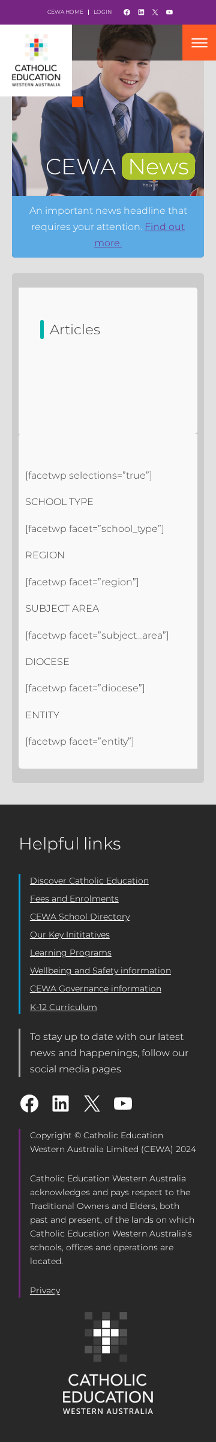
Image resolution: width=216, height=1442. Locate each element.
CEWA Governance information (95, 988)
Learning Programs (71, 952)
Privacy (45, 1290)
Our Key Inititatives (70, 934)
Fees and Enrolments (74, 898)
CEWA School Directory (80, 916)
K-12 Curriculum (63, 1007)
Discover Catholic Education (89, 880)
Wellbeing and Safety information (100, 970)
